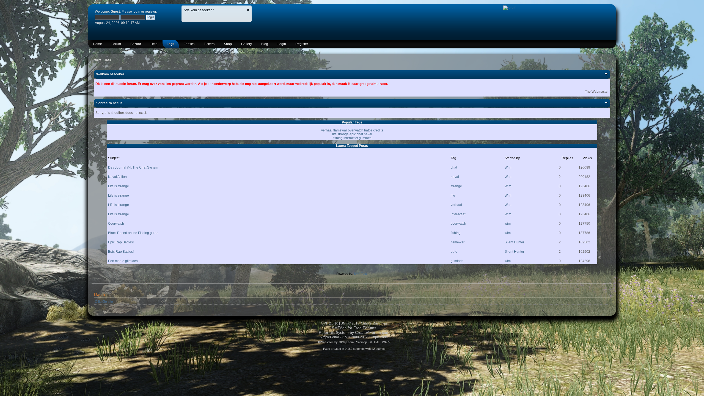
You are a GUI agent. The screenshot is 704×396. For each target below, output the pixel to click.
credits (378, 130)
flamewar (340, 130)
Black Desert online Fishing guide (133, 233)
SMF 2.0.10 (329, 323)
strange (343, 134)
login (136, 11)
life (334, 134)
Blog (264, 44)
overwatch (355, 130)
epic (353, 134)
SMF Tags (361, 273)
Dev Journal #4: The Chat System (133, 167)
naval (368, 134)
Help (154, 44)
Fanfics (189, 44)
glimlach (365, 138)
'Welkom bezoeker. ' (199, 10)
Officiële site (104, 302)
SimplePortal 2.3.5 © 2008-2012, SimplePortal (354, 337)
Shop (228, 44)
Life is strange (118, 186)
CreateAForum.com (372, 333)
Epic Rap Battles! (121, 242)
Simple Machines (374, 323)
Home (97, 44)
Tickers (209, 44)
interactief (350, 138)
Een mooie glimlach (123, 261)
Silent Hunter (514, 242)
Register (301, 44)
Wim (508, 167)
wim (508, 224)
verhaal (326, 130)
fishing (338, 138)
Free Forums (364, 328)
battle (368, 130)
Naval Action (117, 177)
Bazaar (135, 44)
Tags (170, 44)
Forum (116, 44)
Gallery (246, 44)
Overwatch (116, 224)
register (150, 11)
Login (281, 44)
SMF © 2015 (350, 323)
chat (360, 134)
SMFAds (339, 328)
